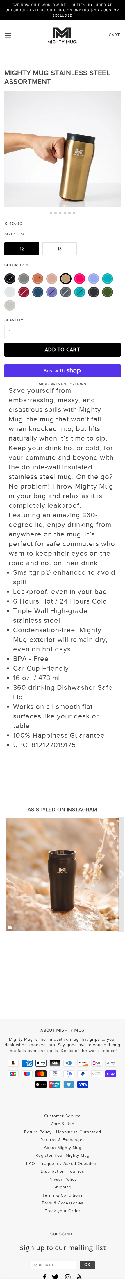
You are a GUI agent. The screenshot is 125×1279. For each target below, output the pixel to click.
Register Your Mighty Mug (62, 1155)
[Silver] (9, 305)
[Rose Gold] (51, 278)
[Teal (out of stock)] (107, 278)
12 (22, 249)
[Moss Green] (107, 292)
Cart (114, 35)
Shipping (62, 1187)
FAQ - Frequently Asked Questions (62, 1163)
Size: (14, 234)
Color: (16, 265)
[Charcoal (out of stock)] (65, 292)
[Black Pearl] (23, 278)
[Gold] (65, 278)
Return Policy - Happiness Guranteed (62, 1132)
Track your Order (63, 1211)
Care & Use (62, 1124)
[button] (51, 213)
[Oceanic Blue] (37, 292)
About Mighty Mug (62, 1147)
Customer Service (62, 1116)
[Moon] (9, 292)
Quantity (13, 320)
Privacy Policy (62, 1179)
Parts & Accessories (62, 1203)
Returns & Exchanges (62, 1140)
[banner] (62, 35)
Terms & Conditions (62, 1195)
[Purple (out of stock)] (51, 292)
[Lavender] (93, 278)
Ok (87, 1265)
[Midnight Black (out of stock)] (9, 278)
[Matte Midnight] (93, 292)
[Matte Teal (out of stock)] (79, 292)
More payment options (63, 384)
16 (60, 249)
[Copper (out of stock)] (37, 278)
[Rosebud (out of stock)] (23, 292)
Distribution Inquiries (62, 1171)
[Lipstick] (79, 278)
